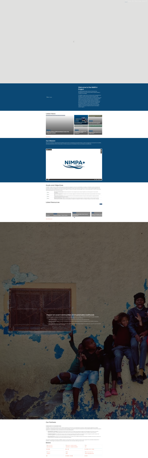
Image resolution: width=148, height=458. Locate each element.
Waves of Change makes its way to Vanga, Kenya (95, 133)
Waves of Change (138, 1)
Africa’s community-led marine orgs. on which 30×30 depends (94, 123)
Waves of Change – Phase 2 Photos (92, 215)
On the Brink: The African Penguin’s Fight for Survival (74, 215)
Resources (143, 1)
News (133, 1)
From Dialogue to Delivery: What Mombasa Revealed (80, 123)
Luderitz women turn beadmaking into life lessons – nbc (54, 215)
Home (126, 1)
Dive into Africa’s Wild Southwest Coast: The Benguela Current (57, 132)
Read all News (48, 136)
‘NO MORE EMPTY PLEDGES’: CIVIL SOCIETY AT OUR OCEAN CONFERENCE (80, 132)
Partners (129, 1)
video (47, 212)
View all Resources (49, 218)
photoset (86, 213)
